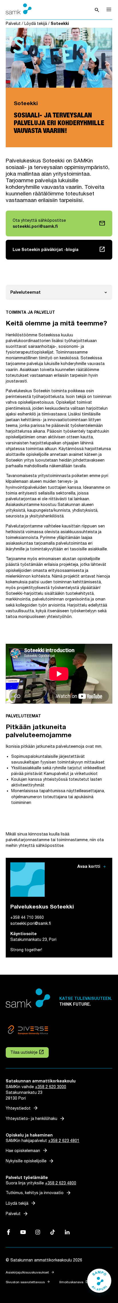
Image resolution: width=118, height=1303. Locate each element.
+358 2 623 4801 (63, 1140)
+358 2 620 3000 (50, 1086)
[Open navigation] (108, 9)
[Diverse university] (28, 1031)
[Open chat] (99, 1283)
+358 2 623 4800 (60, 1183)
